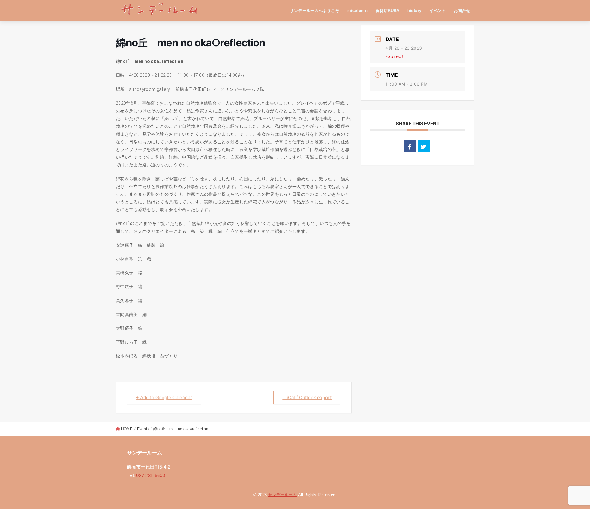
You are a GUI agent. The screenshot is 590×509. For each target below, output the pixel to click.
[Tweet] (424, 146)
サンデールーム (282, 494)
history (414, 10)
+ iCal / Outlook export (307, 397)
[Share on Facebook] (410, 146)
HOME (126, 429)
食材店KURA (387, 10)
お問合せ (462, 10)
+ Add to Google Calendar (164, 397)
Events (143, 429)
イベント (437, 10)
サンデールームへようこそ (314, 10)
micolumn (357, 10)
